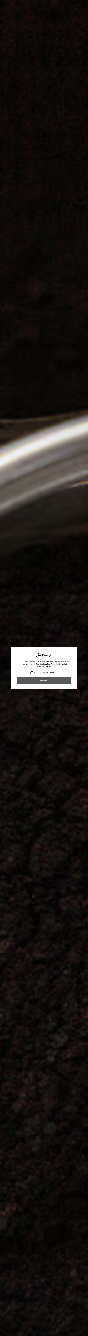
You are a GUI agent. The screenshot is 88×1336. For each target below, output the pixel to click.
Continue (44, 680)
